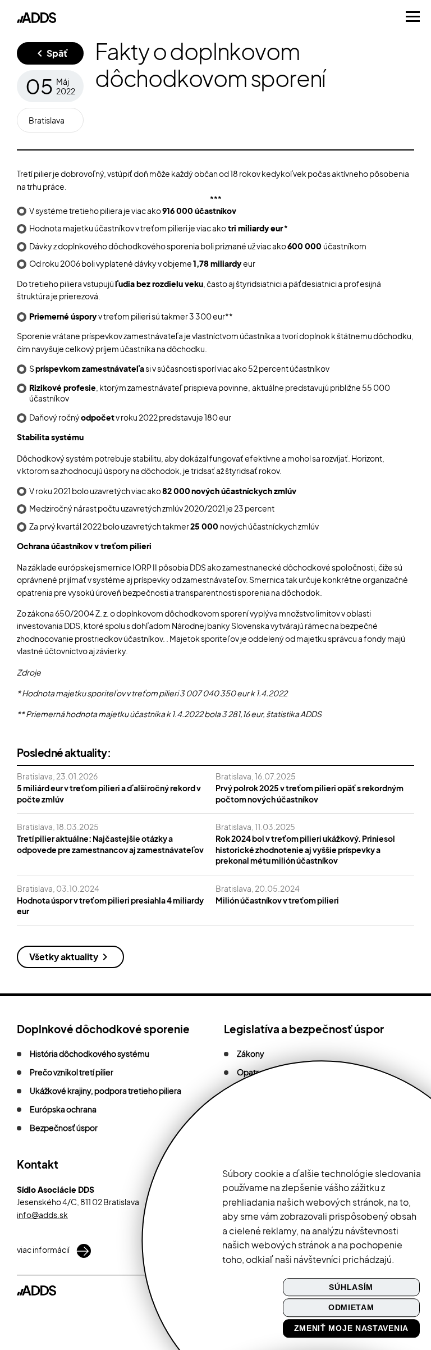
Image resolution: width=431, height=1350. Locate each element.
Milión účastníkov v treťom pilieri (277, 900)
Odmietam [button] (351, 1307)
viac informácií (44, 1249)
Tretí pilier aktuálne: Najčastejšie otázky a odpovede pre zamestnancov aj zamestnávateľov (110, 844)
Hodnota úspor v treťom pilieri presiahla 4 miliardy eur (110, 905)
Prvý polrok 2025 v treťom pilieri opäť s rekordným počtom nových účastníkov (310, 793)
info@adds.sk (42, 1215)
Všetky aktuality (63, 957)
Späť (57, 53)
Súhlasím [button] (351, 1287)
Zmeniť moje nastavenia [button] (351, 1328)
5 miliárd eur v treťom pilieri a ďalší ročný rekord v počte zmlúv (109, 793)
